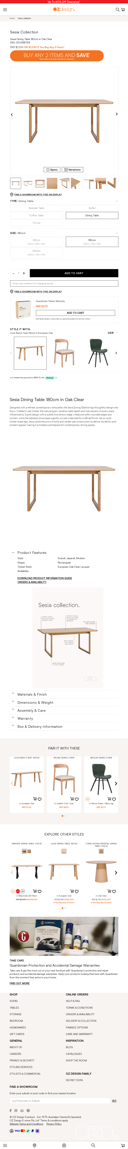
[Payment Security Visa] (17, 1130)
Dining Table (21, 201)
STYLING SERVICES (21, 1067)
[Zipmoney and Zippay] (37, 1131)
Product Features (32, 553)
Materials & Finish (32, 694)
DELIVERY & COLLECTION (81, 1020)
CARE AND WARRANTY (79, 1034)
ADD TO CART (74, 273)
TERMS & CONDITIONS (79, 1007)
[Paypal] (33, 1131)
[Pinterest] (28, 1110)
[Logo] (64, 9)
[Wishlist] (41, 801)
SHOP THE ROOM (76, 1060)
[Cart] (123, 1144)
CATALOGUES (74, 1053)
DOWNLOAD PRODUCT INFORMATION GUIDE (44, 578)
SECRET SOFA (74, 1080)
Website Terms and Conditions (26, 1123)
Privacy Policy (54, 1123)
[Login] (65, 1144)
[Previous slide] (11, 114)
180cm (18, 233)
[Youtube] (22, 1110)
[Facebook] (10, 1110)
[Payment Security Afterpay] (28, 1131)
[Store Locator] (36, 1144)
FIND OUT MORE (20, 983)
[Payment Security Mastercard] (23, 1130)
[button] (30, 353)
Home (12, 18)
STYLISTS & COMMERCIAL (25, 1073)
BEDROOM (16, 1020)
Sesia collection (24, 18)
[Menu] (6, 1144)
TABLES (14, 1007)
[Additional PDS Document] (67, 638)
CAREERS (15, 1053)
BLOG (69, 1047)
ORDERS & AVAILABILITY (32, 582)
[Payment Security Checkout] (12, 1131)
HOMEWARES (18, 1027)
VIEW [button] (111, 333)
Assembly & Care (31, 710)
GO (114, 1100)
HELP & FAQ (73, 1001)
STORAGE (16, 1014)
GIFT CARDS (17, 1034)
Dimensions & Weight (35, 702)
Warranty (25, 718)
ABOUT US (16, 1047)
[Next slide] (116, 114)
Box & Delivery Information (40, 727)
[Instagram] (16, 1110)
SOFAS (14, 1001)
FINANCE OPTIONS (77, 1027)
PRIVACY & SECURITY (22, 1060)
